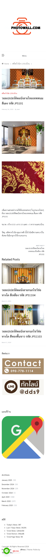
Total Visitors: (12, 534)
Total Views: (11, 531)
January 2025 (7, 480)
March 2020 (6, 501)
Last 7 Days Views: (13, 527)
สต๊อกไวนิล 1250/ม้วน (9, 93)
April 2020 (5, 497)
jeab (18, 109)
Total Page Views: (13, 537)
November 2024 (8, 488)
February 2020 (7, 505)
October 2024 (7, 493)
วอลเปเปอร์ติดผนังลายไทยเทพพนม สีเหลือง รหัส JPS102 (34, 251)
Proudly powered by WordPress (14, 549)
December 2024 (8, 484)
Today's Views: (12, 525)
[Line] (6, 551)
